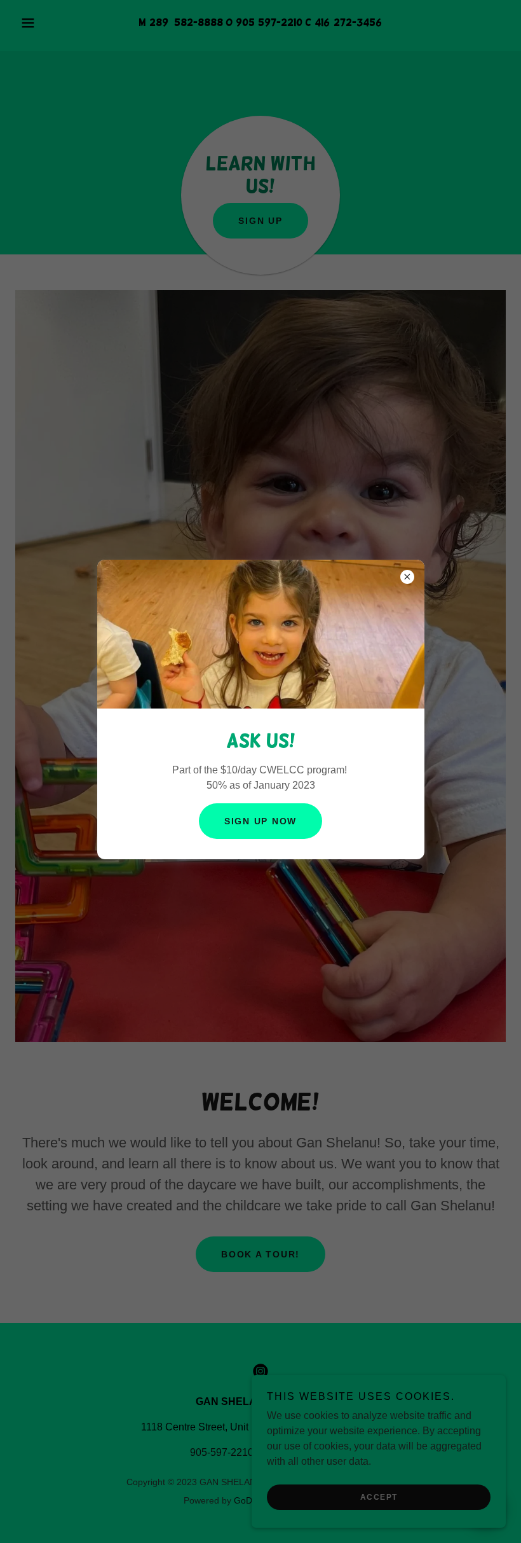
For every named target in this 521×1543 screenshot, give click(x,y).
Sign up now (260, 821)
